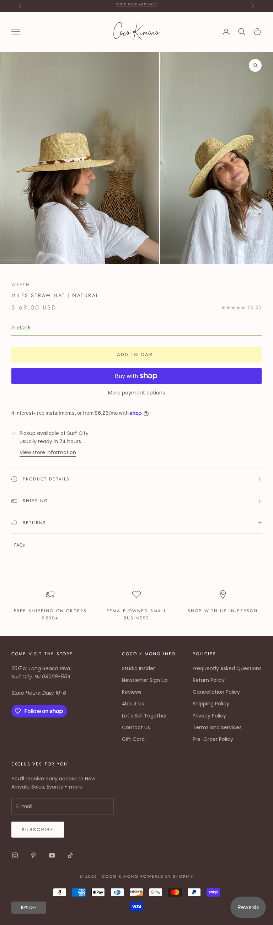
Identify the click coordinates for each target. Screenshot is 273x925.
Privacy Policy (209, 715)
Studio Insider (138, 668)
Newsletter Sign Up (145, 680)
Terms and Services (217, 727)
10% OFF (29, 907)
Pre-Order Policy (213, 739)
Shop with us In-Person (223, 611)
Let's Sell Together (144, 715)
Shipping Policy (211, 703)
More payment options (136, 392)
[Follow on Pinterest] (33, 855)
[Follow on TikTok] (70, 855)
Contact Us (136, 727)
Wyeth (20, 284)
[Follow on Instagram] (14, 855)
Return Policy (209, 680)
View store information (48, 452)
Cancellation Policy (216, 691)
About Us (133, 703)
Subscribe (38, 829)
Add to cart (136, 354)
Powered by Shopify (166, 876)
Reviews (131, 691)
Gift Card (133, 739)
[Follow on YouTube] (51, 855)
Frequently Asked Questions (227, 668)
